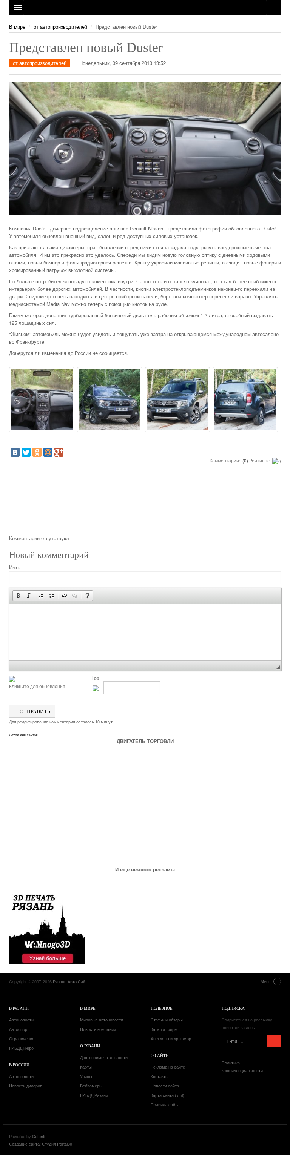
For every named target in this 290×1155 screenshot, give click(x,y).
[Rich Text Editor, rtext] (145, 632)
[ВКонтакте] (15, 452)
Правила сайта (165, 1104)
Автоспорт (19, 1029)
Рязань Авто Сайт (145, 7)
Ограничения (21, 1038)
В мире (17, 26)
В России (19, 1064)
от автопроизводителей (60, 26)
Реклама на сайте (168, 1067)
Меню (266, 981)
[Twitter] (26, 452)
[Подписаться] (274, 1041)
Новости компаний (98, 1029)
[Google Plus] (58, 452)
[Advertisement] (145, 506)
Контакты (159, 1076)
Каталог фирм (164, 1029)
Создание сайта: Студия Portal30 (40, 1144)
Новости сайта (165, 1086)
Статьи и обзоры (167, 1020)
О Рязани (90, 1046)
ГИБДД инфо (21, 1048)
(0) (244, 460)
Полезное (162, 1008)
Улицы (86, 1076)
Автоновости (21, 1020)
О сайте (159, 1055)
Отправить (34, 711)
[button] (18, 596)
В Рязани (19, 1008)
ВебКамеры (91, 1086)
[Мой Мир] (47, 452)
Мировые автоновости (101, 1020)
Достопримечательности (104, 1057)
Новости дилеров (25, 1086)
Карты (86, 1067)
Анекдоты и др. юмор (171, 1038)
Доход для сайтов (23, 735)
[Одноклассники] (37, 452)
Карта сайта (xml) (167, 1095)
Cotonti (38, 1136)
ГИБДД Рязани (94, 1095)
